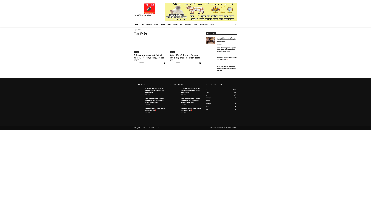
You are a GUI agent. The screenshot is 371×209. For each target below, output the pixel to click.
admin (136, 62)
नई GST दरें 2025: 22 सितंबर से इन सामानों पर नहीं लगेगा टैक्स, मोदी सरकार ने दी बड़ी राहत (226, 68)
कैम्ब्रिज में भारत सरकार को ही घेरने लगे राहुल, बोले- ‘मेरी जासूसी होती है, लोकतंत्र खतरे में (149, 57)
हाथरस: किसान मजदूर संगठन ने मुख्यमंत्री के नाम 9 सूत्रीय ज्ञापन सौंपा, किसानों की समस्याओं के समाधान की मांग (226, 49)
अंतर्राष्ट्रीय (136, 52)
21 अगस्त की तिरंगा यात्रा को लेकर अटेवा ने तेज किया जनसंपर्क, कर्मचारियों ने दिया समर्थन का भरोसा (226, 40)
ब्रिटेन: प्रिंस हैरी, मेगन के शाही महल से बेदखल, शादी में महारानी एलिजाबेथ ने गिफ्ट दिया (185, 57)
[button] (234, 24)
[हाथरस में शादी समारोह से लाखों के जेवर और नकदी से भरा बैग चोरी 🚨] (210, 60)
